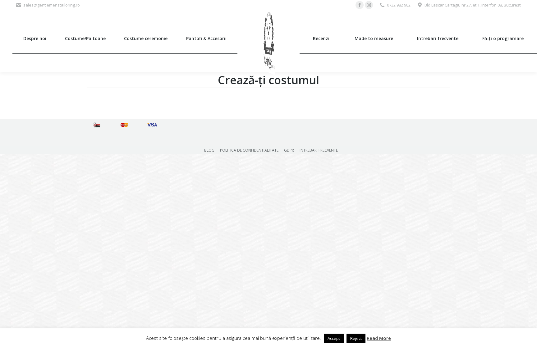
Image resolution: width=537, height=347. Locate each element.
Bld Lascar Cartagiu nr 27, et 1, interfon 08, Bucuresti (473, 5)
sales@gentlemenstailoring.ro (51, 5)
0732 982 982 (399, 5)
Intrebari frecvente (319, 150)
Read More (379, 338)
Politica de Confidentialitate (249, 150)
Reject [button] (356, 338)
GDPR (289, 150)
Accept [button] (334, 338)
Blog (209, 150)
